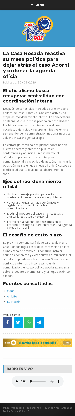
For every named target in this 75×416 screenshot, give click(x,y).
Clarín (10, 291)
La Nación (14, 301)
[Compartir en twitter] (18, 322)
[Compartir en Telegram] (39, 322)
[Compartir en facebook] (7, 322)
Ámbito (12, 296)
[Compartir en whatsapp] (28, 322)
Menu (39, 5)
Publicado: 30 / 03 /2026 (19, 82)
